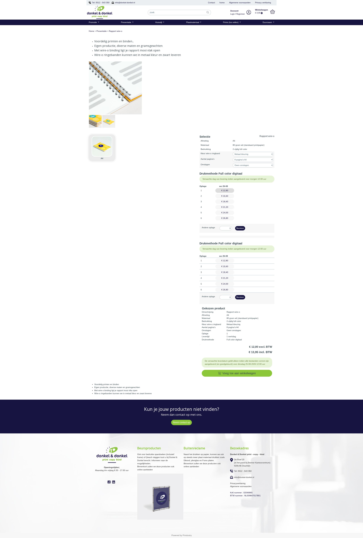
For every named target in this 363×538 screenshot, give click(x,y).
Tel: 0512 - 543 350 (100, 2)
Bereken (240, 228)
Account (234, 11)
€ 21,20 (224, 207)
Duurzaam (268, 22)
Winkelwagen (261, 10)
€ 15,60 (224, 196)
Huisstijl (159, 22)
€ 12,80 (224, 190)
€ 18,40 (224, 201)
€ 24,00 (224, 212)
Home (91, 31)
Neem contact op (181, 422)
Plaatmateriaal (193, 22)
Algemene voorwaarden (240, 2)
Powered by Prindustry (181, 535)
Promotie (93, 22)
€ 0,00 (258, 13)
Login (232, 14)
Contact (211, 2)
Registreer (240, 14)
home (222, 2)
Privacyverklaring (237, 483)
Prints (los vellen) (231, 22)
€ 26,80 (224, 218)
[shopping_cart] (273, 12)
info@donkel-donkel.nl (125, 2)
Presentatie (126, 22)
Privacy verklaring (263, 2)
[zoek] (208, 12)
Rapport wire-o (115, 31)
